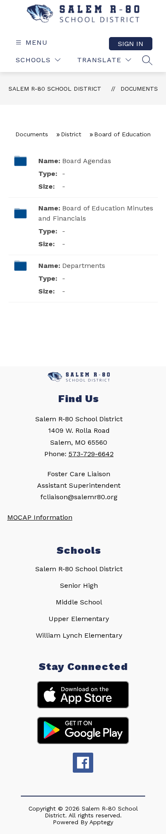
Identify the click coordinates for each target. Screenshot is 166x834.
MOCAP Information (39, 517)
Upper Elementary (79, 619)
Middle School (79, 602)
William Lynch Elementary (79, 635)
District (71, 134)
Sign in (130, 44)
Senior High (79, 585)
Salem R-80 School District (55, 88)
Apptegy (101, 822)
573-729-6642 (91, 454)
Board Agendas (86, 161)
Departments (83, 266)
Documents (139, 88)
